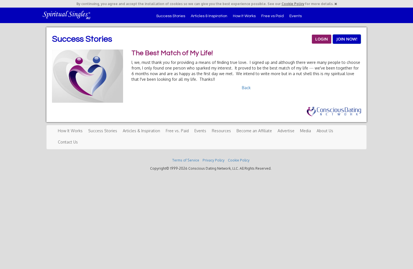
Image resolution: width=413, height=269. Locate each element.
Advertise (286, 130)
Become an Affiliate (254, 130)
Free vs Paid (272, 16)
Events (295, 16)
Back (246, 87)
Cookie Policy (293, 4)
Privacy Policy (213, 160)
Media (305, 130)
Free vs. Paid (177, 130)
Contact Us (68, 142)
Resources (221, 130)
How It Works (244, 16)
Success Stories (170, 16)
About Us (325, 130)
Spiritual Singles (66, 15)
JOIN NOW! (346, 39)
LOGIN (321, 39)
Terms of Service (185, 160)
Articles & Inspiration (209, 16)
